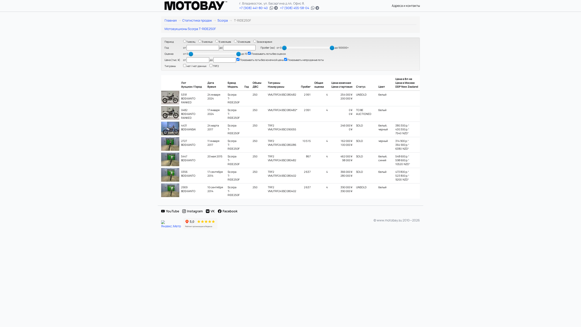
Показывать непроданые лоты (305, 60)
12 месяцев (243, 41)
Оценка (169, 53)
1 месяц (190, 41)
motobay (196, 5)
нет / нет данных (196, 66)
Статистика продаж (197, 20)
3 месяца (206, 41)
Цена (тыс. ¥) (172, 60)
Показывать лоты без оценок (268, 53)
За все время (264, 41)
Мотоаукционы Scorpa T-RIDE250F (190, 29)
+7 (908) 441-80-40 (253, 8)
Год (167, 47)
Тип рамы (170, 66)
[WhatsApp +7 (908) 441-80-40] (271, 8)
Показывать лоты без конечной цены (261, 60)
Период (169, 41)
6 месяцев (224, 41)
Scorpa (222, 20)
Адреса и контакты (406, 5)
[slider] (284, 48)
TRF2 (215, 66)
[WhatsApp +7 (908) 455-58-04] (313, 8)
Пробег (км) (268, 47)
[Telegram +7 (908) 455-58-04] (317, 8)
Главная (171, 20)
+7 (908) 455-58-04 (294, 8)
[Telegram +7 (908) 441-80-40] (276, 8)
